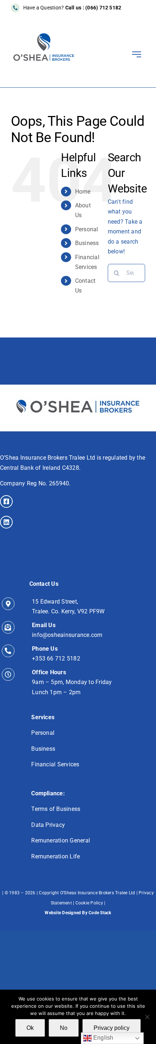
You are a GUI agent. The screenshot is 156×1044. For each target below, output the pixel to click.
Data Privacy (48, 824)
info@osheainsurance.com (67, 634)
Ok (30, 1028)
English (103, 1038)
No (63, 1028)
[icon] (78, 387)
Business (87, 243)
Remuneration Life (55, 856)
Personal (86, 229)
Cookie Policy (89, 903)
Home (83, 191)
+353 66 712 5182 (56, 658)
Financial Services (55, 764)
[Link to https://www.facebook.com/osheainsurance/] (6, 501)
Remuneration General (60, 840)
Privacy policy (112, 1028)
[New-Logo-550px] (43, 35)
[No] (147, 1016)
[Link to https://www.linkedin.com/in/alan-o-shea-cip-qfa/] (6, 522)
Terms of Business (55, 808)
